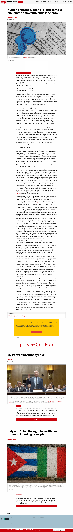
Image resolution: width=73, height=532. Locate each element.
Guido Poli (10, 359)
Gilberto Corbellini (12, 17)
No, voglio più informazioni (36, 530)
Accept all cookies (62, 530)
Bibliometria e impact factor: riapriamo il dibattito (15, 315)
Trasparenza (22, 519)
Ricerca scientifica (28, 72)
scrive (43, 102)
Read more (36, 419)
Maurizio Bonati (12, 439)
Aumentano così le (36, 202)
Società (20, 494)
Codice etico (17, 519)
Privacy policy (13, 519)
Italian (21, 421)
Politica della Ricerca (20, 72)
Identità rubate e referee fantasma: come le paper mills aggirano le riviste (19, 316)
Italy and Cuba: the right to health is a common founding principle (32, 432)
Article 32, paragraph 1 (21, 497)
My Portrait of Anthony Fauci (26, 355)
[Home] (10, 2)
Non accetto (55, 530)
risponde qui (26, 57)
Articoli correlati (11, 313)
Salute (17, 494)
